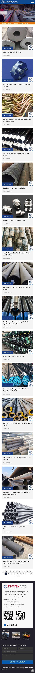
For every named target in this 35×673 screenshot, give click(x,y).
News (26, 23)
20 (3, 573)
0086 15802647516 (18, 604)
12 (10, 571)
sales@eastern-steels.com (15, 607)
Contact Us (12, 625)
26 (20, 573)
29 (28, 573)
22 (8, 573)
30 (31, 573)
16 (22, 571)
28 (26, 573)
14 (16, 571)
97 (16, 576)
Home (21, 23)
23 (11, 573)
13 (13, 571)
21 (6, 573)
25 (17, 573)
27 (23, 573)
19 (30, 571)
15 (19, 571)
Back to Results (6, 23)
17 (24, 571)
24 (14, 573)
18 (27, 571)
